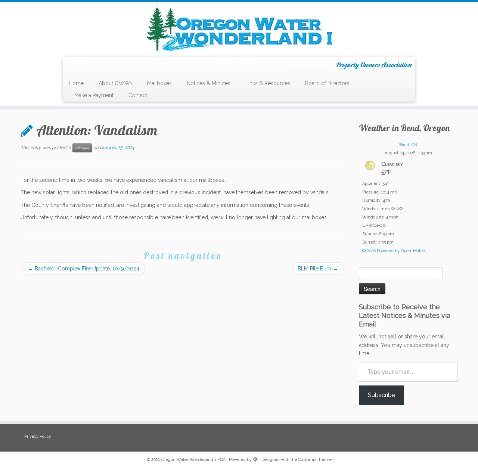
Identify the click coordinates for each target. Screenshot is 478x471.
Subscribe (381, 395)
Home (76, 83)
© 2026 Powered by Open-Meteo (393, 250)
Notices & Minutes (208, 83)
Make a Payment (94, 95)
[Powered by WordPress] (255, 458)
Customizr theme (315, 459)
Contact (137, 95)
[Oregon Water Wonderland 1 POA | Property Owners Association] (239, 29)
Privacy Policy (37, 436)
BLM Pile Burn (318, 269)
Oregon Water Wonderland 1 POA (193, 459)
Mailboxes (159, 83)
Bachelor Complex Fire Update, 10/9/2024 (83, 269)
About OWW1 (115, 83)
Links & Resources (267, 83)
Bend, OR (408, 144)
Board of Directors (327, 83)
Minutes (82, 148)
